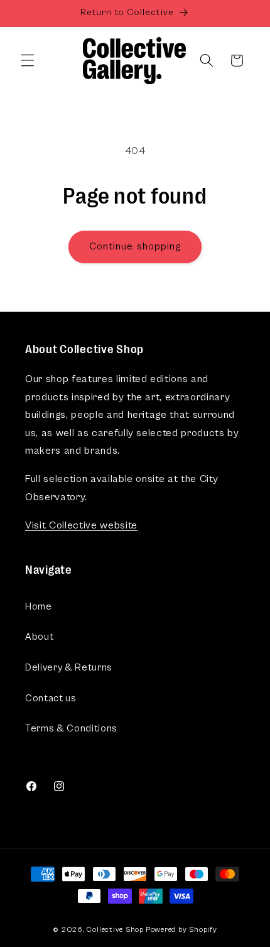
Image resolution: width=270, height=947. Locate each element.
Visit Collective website (81, 526)
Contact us (51, 698)
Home (38, 606)
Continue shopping (135, 247)
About (39, 637)
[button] (28, 60)
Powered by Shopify (181, 929)
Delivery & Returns (68, 667)
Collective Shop (115, 929)
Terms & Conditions (71, 728)
